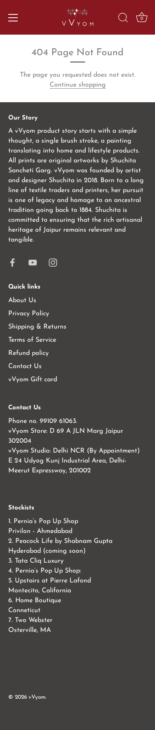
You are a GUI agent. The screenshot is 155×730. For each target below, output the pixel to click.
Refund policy (28, 353)
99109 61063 (58, 421)
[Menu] (13, 18)
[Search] (123, 19)
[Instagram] (53, 262)
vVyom (37, 697)
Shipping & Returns (37, 327)
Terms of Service (32, 340)
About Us (22, 300)
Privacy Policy (28, 313)
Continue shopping (78, 85)
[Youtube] (33, 262)
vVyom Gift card (32, 379)
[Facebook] (12, 262)
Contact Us (25, 366)
